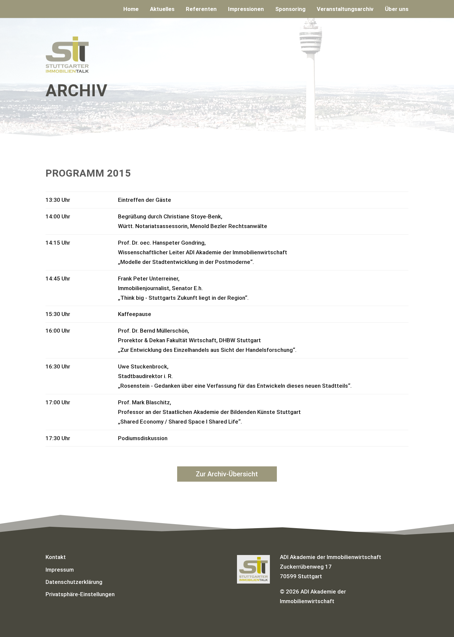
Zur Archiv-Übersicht (227, 474)
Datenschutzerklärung (74, 582)
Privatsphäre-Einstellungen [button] (80, 594)
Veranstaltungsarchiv (345, 9)
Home (131, 9)
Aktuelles (162, 9)
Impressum (60, 569)
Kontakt (56, 557)
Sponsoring (290, 9)
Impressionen (246, 9)
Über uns (396, 9)
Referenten (201, 9)
